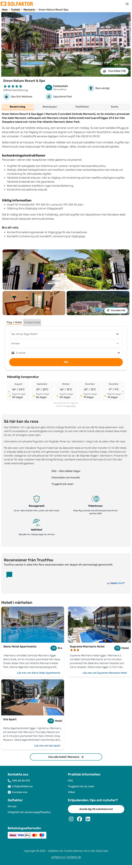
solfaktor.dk (74, 857)
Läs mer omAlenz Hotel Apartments (38, 672)
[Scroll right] (123, 391)
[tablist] (66, 107)
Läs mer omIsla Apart (47, 745)
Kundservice (19, 792)
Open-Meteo (71, 406)
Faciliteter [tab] (82, 106)
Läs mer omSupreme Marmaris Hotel (105, 672)
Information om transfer (66, 477)
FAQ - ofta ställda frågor (66, 471)
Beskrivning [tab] (17, 106)
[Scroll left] (9, 391)
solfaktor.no (58, 857)
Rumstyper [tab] (50, 106)
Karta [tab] (114, 106)
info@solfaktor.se (22, 786)
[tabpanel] (66, 177)
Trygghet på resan (63, 483)
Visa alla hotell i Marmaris (63, 756)
